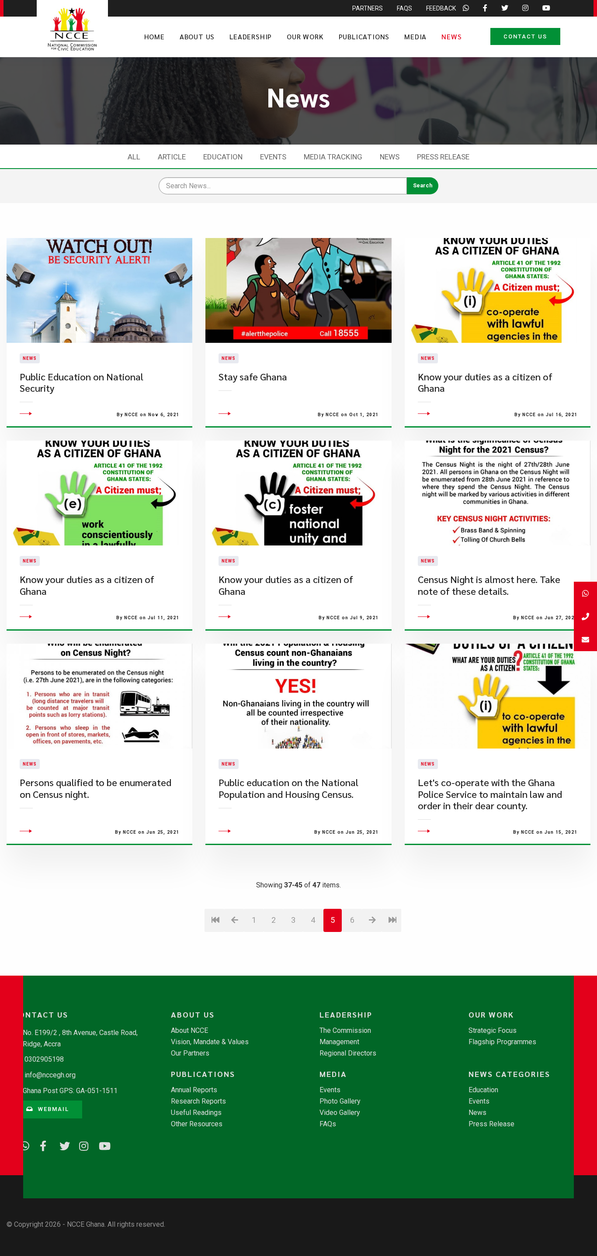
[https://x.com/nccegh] (61, 1144)
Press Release (443, 156)
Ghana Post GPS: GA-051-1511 (70, 1091)
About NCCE (189, 1030)
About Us (197, 36)
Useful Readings (196, 1112)
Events (273, 156)
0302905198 (44, 1059)
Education (223, 156)
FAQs (404, 8)
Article (172, 156)
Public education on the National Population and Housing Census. (288, 788)
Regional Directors (347, 1053)
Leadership (250, 36)
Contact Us (525, 36)
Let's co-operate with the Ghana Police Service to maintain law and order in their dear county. (490, 793)
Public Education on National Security (81, 382)
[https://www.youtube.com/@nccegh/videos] (100, 1144)
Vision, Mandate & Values (210, 1042)
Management (339, 1042)
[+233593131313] (585, 593)
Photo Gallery (340, 1101)
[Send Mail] (585, 639)
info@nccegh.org (50, 1075)
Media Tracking (333, 156)
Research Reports (198, 1101)
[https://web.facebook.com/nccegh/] (41, 1144)
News (451, 36)
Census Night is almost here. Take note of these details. (489, 585)
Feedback (441, 8)
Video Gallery (339, 1112)
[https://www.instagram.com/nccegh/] (81, 1144)
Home (154, 36)
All (134, 156)
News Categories (509, 1074)
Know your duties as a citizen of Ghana (485, 382)
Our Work (305, 36)
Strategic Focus (493, 1030)
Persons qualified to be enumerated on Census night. (95, 788)
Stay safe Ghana (253, 377)
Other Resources (196, 1124)
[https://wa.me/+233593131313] (22, 1144)
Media (415, 36)
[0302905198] (585, 616)
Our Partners (190, 1053)
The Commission (345, 1030)
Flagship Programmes (502, 1042)
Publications (364, 36)
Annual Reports (194, 1090)
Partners (367, 8)
